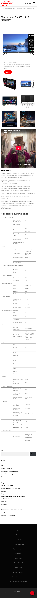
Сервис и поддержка (18, 549)
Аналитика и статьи (6, 463)
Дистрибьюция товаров (7, 474)
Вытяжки (3, 491)
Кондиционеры (5, 494)
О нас (3, 460)
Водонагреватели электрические (10, 488)
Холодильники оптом (7, 485)
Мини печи (4, 501)
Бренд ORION (18, 558)
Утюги (3, 512)
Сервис (3, 465)
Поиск (2, 450)
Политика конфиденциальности (10, 471)
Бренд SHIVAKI (18, 563)
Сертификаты (18, 553)
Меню (34, 3)
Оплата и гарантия (6, 468)
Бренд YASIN (18, 567)
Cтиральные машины (7, 483)
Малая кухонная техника (8, 515)
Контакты (3, 476)
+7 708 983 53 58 (27, 3)
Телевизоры (4, 507)
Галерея (18, 539)
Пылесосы (4, 504)
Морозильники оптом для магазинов (11, 509)
